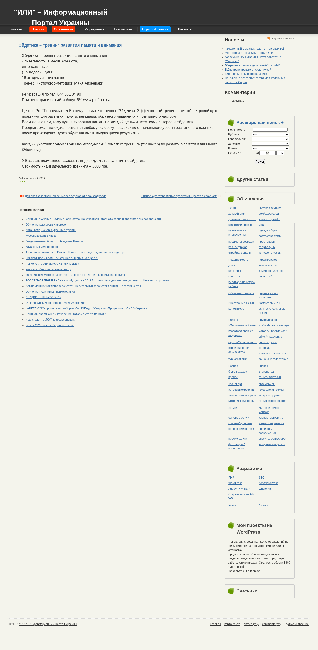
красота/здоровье (240, 224)
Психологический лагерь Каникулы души (52, 263)
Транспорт (235, 384)
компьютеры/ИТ (269, 219)
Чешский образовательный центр (48, 269)
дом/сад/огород (269, 213)
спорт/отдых (267, 247)
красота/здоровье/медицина (240, 333)
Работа (233, 320)
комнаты (234, 276)
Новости (234, 505)
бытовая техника (270, 208)
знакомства (266, 371)
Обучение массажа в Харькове (46, 224)
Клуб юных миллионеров (42, 247)
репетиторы (236, 308)
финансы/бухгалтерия (273, 359)
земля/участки (268, 265)
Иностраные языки (241, 303)
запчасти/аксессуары (242, 395)
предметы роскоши (241, 241)
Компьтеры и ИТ (269, 303)
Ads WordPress (268, 483)
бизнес (263, 366)
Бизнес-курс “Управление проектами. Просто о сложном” (179, 196)
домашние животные (242, 219)
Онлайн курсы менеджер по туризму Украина (55, 302)
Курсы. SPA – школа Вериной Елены (50, 325)
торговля (265, 347)
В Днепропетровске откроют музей (248, 69)
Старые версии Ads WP (241, 496)
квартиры (234, 271)
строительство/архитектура (238, 350)
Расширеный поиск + (260, 122)
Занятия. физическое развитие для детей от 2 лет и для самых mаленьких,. (76, 275)
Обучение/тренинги (241, 293)
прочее (233, 377)
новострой (266, 276)
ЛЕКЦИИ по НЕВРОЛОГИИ (43, 297)
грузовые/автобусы (271, 389)
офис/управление (270, 336)
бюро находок (237, 371)
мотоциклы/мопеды (241, 401)
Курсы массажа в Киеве (41, 235)
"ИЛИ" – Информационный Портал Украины (60, 15)
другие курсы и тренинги (268, 295)
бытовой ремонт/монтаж (270, 410)
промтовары (267, 241)
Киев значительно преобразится (246, 73)
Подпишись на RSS (282, 38)
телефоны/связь (270, 252)
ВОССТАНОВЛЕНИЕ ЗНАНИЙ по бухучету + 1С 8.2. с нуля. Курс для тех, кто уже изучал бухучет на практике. (98, 280)
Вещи (232, 208)
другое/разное (268, 320)
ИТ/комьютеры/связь (242, 325)
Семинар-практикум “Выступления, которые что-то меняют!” (66, 314)
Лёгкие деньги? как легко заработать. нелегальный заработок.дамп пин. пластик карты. (84, 286)
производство (268, 342)
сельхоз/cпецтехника (273, 401)
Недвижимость (238, 259)
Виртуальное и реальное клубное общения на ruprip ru (62, 258)
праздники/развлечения (267, 431)
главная (215, 624)
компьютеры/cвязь (271, 417)
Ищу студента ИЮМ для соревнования (51, 319)
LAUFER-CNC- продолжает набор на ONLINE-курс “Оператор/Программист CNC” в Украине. (87, 308)
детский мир (236, 213)
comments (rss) (271, 624)
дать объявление (297, 624)
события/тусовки (270, 377)
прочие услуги (237, 438)
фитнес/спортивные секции (272, 311)
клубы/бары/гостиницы (274, 325)
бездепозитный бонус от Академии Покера (54, 241)
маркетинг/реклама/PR (274, 331)
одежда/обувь (268, 230)
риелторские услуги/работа (241, 284)
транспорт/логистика (272, 353)
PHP (231, 477)
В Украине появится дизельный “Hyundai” (252, 65)
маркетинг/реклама (271, 423)
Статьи (263, 505)
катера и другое (269, 395)
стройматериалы (239, 252)
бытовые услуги (238, 417)
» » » (23, 181)
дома (231, 265)
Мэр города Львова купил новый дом (249, 53)
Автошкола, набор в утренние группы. (51, 230)
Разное (233, 366)
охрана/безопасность (242, 342)
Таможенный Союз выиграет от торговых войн (255, 48)
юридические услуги (272, 444)
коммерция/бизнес (271, 271)
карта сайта (232, 624)
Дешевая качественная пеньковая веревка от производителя (65, 196)
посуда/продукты (270, 236)
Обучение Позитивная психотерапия (50, 291)
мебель (263, 224)
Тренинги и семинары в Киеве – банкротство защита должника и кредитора (76, 252)
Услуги (232, 408)
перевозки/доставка (241, 429)
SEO (261, 477)
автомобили (267, 384)
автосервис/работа (241, 389)
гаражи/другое (268, 259)
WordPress (235, 483)
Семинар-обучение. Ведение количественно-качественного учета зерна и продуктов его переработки (93, 219)
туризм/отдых (237, 359)
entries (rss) (251, 624)
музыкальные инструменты (237, 232)
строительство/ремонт (274, 438)
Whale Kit (265, 488)
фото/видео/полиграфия (236, 446)
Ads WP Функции (239, 488)
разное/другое (237, 247)
